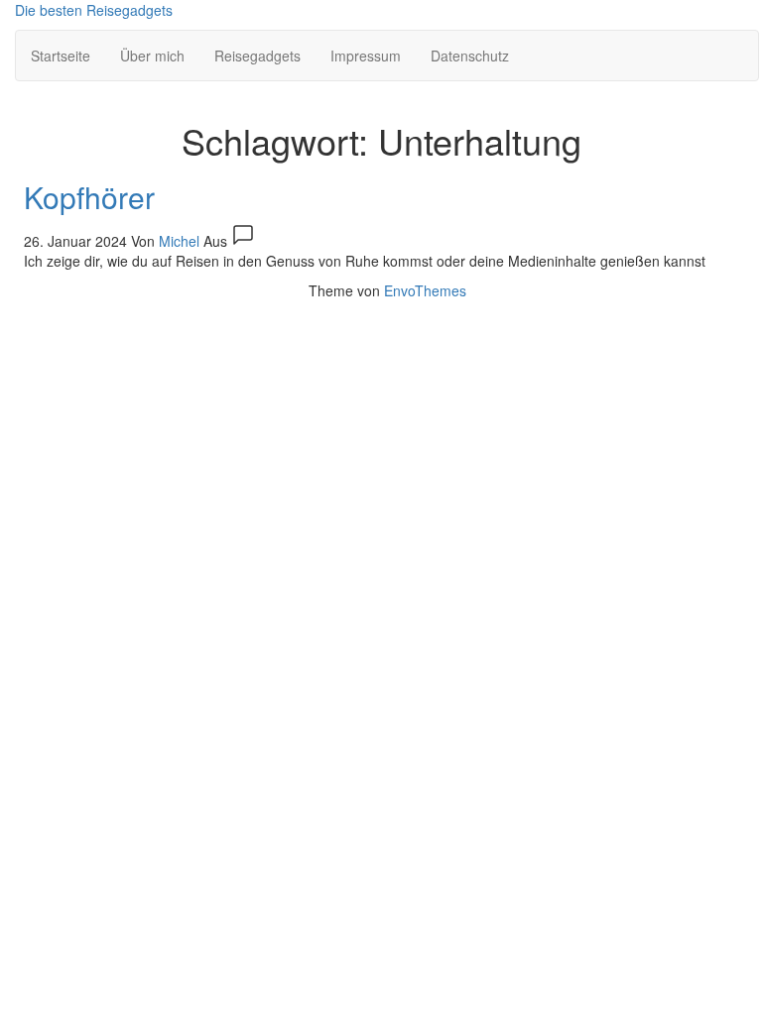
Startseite (60, 55)
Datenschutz (470, 55)
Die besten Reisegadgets (94, 10)
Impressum (365, 55)
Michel (181, 241)
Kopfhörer (89, 196)
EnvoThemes (425, 290)
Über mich (152, 55)
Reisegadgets (257, 55)
